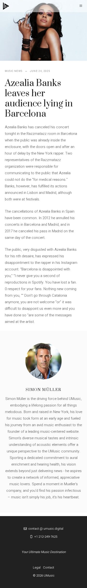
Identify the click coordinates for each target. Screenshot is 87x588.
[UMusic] (6, 6)
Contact (48, 567)
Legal (37, 567)
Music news (13, 71)
